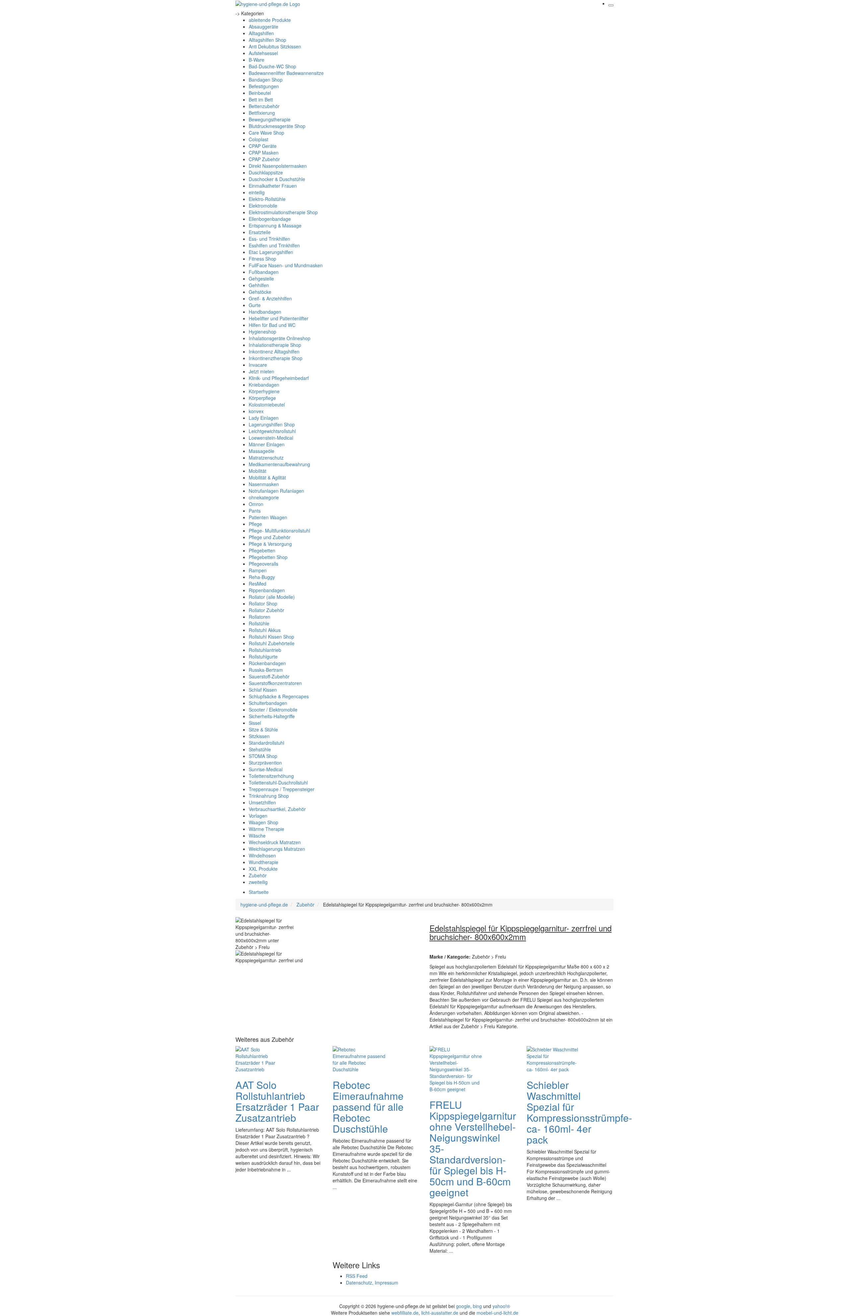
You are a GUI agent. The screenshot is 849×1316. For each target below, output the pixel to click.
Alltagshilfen (261, 33)
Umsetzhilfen (262, 802)
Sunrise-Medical (266, 769)
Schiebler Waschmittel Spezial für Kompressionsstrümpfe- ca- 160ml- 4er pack (579, 1112)
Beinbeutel (260, 93)
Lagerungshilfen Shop (272, 424)
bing (477, 1306)
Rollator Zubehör (266, 610)
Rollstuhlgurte (263, 656)
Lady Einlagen (264, 417)
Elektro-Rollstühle (267, 199)
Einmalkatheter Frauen (273, 185)
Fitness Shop (262, 258)
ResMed (257, 583)
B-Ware (256, 59)
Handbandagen (265, 311)
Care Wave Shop (266, 132)
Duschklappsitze (266, 172)
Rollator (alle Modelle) (272, 597)
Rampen (258, 570)
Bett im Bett (261, 99)
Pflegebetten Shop (268, 557)
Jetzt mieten (261, 371)
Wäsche (257, 835)
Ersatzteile (260, 232)
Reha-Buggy (262, 577)
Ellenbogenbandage (270, 219)
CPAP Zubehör (264, 159)
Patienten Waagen (268, 517)
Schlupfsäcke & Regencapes (279, 696)
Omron (256, 504)
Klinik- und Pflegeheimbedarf (279, 378)
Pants (255, 510)
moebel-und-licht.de (497, 1312)
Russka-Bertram (266, 669)
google (463, 1306)
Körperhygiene (264, 391)
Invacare (258, 364)
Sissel (255, 723)
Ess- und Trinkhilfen (269, 238)
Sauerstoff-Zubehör (269, 676)
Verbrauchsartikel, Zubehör (277, 809)
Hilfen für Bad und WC (272, 325)
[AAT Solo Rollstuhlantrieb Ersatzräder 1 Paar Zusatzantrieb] (262, 1058)
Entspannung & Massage (275, 225)
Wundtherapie (263, 862)
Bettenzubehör (264, 106)
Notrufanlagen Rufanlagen (276, 490)
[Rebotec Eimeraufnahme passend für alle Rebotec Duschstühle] (359, 1058)
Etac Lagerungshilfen (271, 252)
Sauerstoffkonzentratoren (275, 683)
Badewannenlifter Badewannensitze (286, 73)
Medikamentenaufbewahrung (279, 464)
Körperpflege (262, 398)
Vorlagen (258, 815)
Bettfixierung (262, 112)
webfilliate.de (405, 1312)
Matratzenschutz (266, 457)
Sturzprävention (265, 762)
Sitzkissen (259, 736)
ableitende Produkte (270, 20)
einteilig (257, 192)
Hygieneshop (262, 331)
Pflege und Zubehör (270, 537)
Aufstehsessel (263, 53)
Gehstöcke (260, 291)
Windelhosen (262, 855)
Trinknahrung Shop (269, 795)
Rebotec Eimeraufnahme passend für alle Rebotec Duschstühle (368, 1107)
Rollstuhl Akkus (265, 630)
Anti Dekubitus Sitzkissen (275, 46)
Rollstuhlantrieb (265, 650)
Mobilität (257, 471)
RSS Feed (356, 1276)
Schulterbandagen (268, 703)
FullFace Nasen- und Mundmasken (286, 265)
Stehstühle (260, 749)
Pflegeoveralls (263, 563)
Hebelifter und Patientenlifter (278, 318)
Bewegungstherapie (270, 119)
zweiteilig (258, 882)
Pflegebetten (262, 550)
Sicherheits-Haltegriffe (272, 716)
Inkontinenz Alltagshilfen (274, 351)
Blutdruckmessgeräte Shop (277, 126)
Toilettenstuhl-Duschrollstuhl (278, 782)
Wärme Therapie (266, 829)
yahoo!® (501, 1306)
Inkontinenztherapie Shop (275, 358)
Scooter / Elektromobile (273, 709)
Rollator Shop (263, 603)
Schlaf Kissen (263, 689)
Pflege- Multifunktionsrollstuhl (279, 530)
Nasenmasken (264, 484)
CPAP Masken (264, 152)
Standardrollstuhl (266, 742)
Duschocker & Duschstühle (277, 179)
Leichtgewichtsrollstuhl (272, 431)
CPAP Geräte (263, 146)
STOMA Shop (263, 756)
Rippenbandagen (267, 590)
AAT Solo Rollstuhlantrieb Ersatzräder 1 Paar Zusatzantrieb (277, 1101)
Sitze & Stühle (263, 729)
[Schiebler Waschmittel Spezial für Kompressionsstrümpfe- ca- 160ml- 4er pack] (553, 1058)
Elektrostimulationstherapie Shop (283, 212)
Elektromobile (263, 205)
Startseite (259, 892)
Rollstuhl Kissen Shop (271, 636)
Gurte (255, 305)
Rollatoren (259, 616)
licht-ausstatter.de (439, 1312)
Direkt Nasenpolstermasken (278, 165)
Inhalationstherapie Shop (275, 345)
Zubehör (258, 875)
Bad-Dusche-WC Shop (272, 66)
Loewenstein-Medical (271, 437)
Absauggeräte (263, 26)
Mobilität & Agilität (267, 477)
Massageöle (261, 451)
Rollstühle (259, 623)
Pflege (255, 524)
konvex (256, 411)
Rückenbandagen (267, 663)
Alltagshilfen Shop (267, 39)
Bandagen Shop (266, 79)
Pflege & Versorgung (270, 543)
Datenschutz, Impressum (372, 1282)
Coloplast (258, 139)
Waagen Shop (263, 822)
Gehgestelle (261, 278)
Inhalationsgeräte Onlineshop (279, 338)
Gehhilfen (259, 285)
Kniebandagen (264, 384)
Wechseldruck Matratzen (275, 842)
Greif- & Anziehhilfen (270, 298)
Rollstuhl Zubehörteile (271, 643)
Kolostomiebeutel (267, 404)
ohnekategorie (264, 497)
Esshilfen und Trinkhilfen (274, 245)
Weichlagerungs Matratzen (277, 849)
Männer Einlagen (267, 444)
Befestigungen (264, 86)
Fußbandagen (264, 272)
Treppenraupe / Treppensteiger (281, 789)
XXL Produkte (263, 868)
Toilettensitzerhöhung (271, 776)
